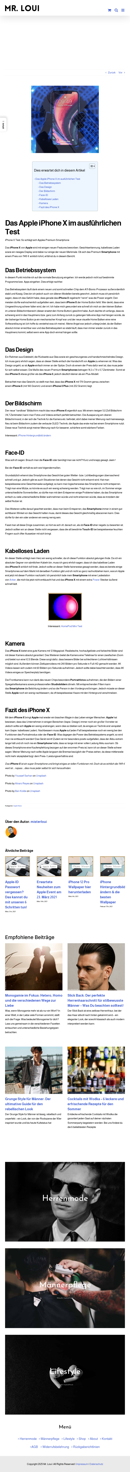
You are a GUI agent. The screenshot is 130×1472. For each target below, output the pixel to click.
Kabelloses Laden (48, 199)
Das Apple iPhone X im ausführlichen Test (57, 178)
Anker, (12, 579)
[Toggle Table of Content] (90, 166)
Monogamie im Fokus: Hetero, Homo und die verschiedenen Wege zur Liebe (33, 1000)
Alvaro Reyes (22, 783)
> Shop (81, 1439)
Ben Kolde (20, 791)
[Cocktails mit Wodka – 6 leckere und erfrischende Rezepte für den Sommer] (96, 1070)
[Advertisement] (65, 44)
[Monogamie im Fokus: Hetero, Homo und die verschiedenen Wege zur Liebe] (33, 967)
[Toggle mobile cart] (109, 10)
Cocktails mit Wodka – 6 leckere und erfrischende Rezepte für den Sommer (96, 1104)
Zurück (111, 72)
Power (96, 579)
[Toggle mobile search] (116, 10)
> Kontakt (106, 1439)
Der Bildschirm (47, 191)
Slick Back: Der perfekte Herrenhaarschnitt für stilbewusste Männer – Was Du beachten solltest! (96, 1000)
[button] (3, 124)
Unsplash (41, 775)
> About (93, 1439)
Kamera (43, 203)
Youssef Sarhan (23, 775)
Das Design (45, 187)
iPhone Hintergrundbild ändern (34, 435)
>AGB (34, 1447)
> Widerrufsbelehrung (54, 1447)
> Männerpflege (49, 1439)
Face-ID (43, 195)
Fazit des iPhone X (49, 207)
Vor (120, 72)
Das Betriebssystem (50, 182)
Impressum (82, 1464)
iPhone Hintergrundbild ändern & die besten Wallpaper (112, 892)
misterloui (39, 822)
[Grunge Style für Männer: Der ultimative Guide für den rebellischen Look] (33, 1070)
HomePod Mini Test (71, 626)
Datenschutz (96, 1464)
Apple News (17, 806)
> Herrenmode (27, 1439)
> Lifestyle (68, 1439)
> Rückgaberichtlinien (85, 1447)
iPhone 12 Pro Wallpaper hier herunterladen (79, 887)
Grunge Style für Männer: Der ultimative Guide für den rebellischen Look (28, 1104)
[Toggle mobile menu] (123, 10)
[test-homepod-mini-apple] (65, 594)
